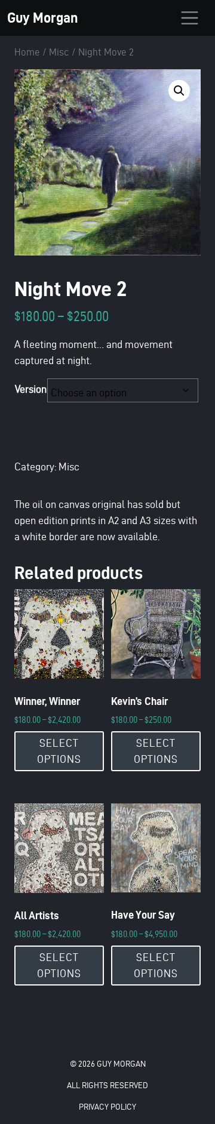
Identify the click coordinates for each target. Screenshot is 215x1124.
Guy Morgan (42, 17)
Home (27, 52)
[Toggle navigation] (190, 18)
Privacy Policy (107, 1107)
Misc (59, 52)
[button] (179, 90)
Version (31, 389)
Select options (59, 751)
